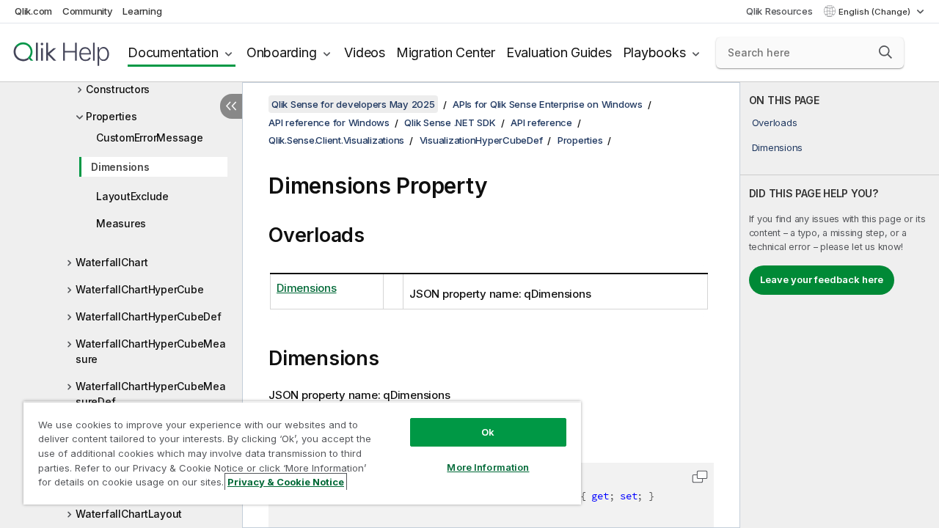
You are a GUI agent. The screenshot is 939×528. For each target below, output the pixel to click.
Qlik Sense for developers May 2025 (353, 104)
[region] (302, 453)
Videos (364, 52)
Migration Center (445, 52)
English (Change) (875, 12)
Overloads (774, 122)
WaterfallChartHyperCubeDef (149, 316)
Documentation (173, 52)
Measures (121, 223)
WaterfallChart (112, 262)
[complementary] (839, 305)
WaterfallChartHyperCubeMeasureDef (151, 394)
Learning (142, 11)
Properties (111, 116)
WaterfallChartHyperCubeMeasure (151, 351)
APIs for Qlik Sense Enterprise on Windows (548, 104)
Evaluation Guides (559, 52)
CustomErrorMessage (149, 137)
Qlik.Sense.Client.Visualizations (336, 140)
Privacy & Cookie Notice (285, 482)
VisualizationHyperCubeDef (481, 140)
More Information (488, 467)
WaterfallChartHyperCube (139, 289)
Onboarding (281, 52)
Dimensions (120, 167)
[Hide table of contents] (231, 106)
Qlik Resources (779, 11)
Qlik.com (33, 11)
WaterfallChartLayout (129, 513)
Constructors (118, 89)
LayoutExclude (132, 196)
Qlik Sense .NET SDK (449, 122)
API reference (541, 122)
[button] (885, 52)
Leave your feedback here (821, 279)
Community (87, 11)
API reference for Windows (329, 122)
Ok (487, 432)
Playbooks (654, 52)
